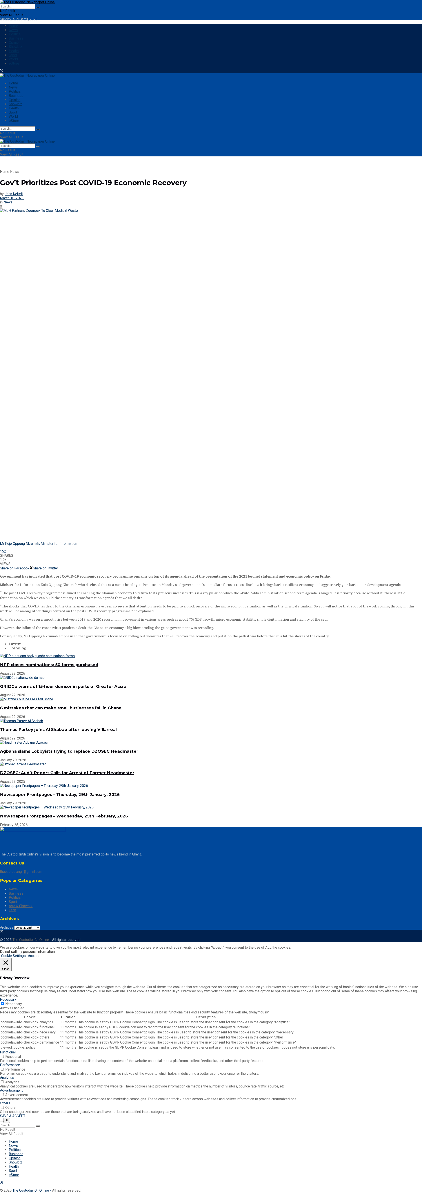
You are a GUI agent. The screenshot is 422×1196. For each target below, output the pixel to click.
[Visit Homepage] (27, 2)
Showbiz (15, 47)
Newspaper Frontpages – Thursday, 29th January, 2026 (60, 794)
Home (13, 26)
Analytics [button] (7, 1078)
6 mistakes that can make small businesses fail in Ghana (61, 707)
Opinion (14, 42)
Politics (15, 34)
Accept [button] (33, 956)
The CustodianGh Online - (32, 940)
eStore (14, 63)
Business (16, 38)
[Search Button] (38, 7)
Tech (12, 910)
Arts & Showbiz (21, 906)
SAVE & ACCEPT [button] (12, 1116)
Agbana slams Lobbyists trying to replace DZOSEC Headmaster (69, 751)
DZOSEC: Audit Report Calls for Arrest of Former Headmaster (67, 772)
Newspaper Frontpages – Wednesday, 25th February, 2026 (64, 816)
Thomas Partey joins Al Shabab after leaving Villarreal (58, 729)
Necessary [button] (8, 999)
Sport (13, 55)
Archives (6, 927)
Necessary (13, 1004)
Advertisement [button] (11, 1090)
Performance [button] (10, 1065)
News (13, 30)
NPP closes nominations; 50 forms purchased (49, 664)
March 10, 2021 (12, 198)
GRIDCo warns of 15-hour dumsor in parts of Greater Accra (63, 686)
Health (14, 51)
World (13, 59)
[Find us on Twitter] (2, 71)
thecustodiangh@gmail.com (21, 872)
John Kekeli (14, 194)
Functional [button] (8, 1052)
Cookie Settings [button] (13, 956)
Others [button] (5, 1103)
